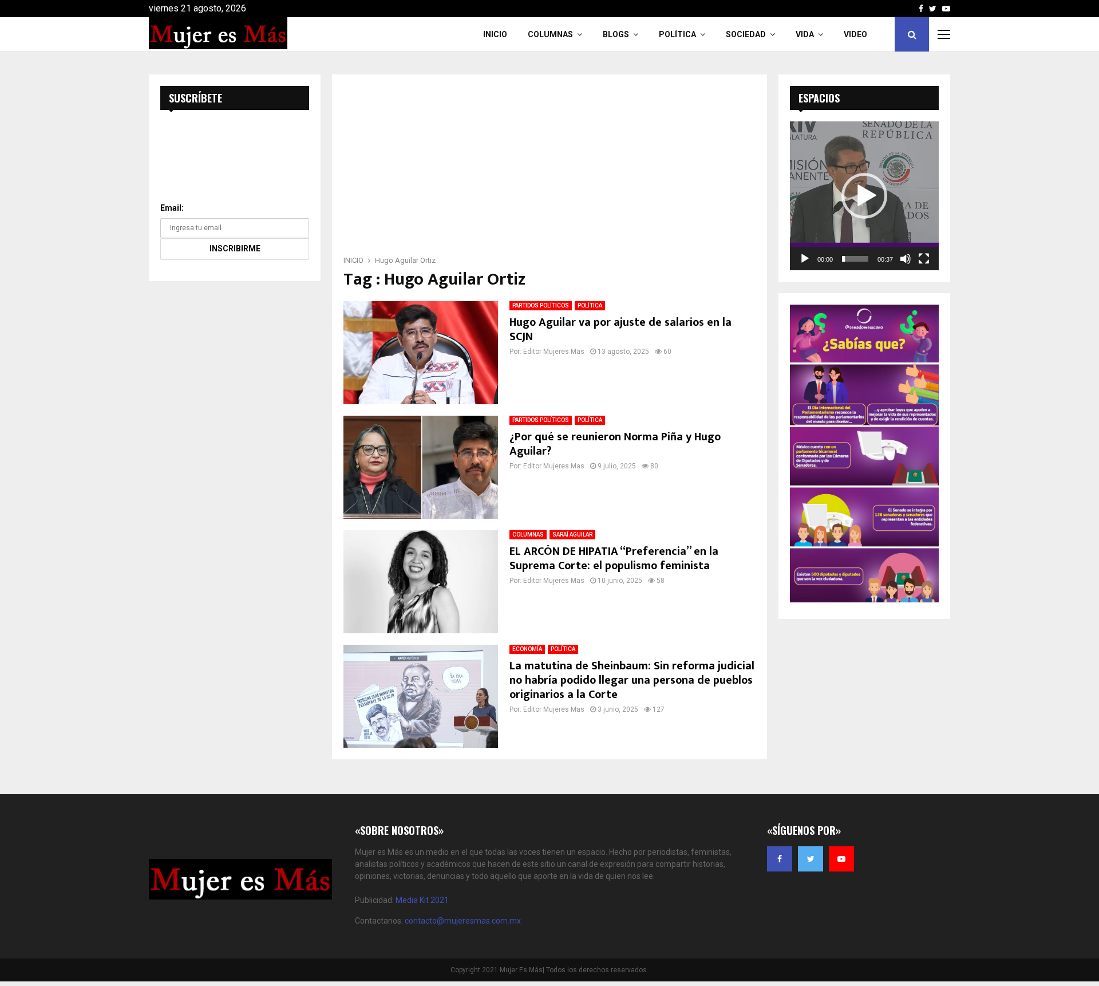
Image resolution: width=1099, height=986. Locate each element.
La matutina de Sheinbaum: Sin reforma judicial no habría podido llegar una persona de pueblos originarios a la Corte (631, 680)
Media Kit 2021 (422, 900)
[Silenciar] (905, 259)
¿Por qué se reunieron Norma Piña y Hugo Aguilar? (615, 444)
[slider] (855, 259)
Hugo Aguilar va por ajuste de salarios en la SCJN (620, 329)
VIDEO (855, 34)
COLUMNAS (550, 34)
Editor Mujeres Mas (553, 352)
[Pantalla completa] (924, 259)
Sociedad (746, 34)
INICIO (495, 34)
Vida (805, 34)
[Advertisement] (549, 168)
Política (677, 34)
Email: (172, 207)
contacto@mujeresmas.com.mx (463, 920)
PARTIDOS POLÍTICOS (540, 305)
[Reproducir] (805, 259)
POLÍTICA (590, 305)
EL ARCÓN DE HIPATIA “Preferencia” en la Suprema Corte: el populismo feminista (613, 558)
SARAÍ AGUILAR (572, 534)
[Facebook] (779, 858)
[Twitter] (810, 858)
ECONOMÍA (527, 649)
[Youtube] (841, 858)
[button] (864, 196)
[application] (864, 195)
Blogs (616, 34)
